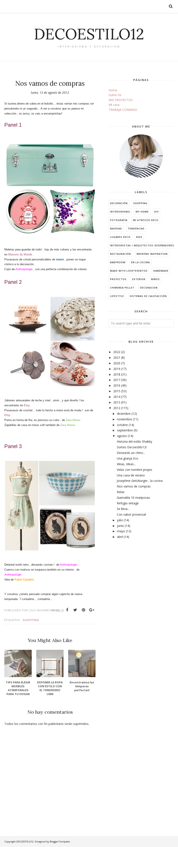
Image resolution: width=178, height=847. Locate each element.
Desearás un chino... (131, 453)
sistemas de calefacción (148, 296)
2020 (116, 363)
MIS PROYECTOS (121, 100)
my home (142, 211)
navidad (116, 228)
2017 (116, 380)
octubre (122, 425)
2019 (116, 369)
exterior (138, 279)
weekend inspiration (152, 253)
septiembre (125, 430)
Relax (120, 492)
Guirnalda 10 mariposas (133, 497)
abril (120, 537)
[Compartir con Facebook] (67, 610)
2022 (116, 352)
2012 (116, 408)
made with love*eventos (129, 270)
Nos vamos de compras (134, 486)
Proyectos (118, 279)
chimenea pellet (122, 287)
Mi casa (114, 105)
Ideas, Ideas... (126, 464)
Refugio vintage (128, 503)
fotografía (118, 220)
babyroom (117, 262)
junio (120, 526)
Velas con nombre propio (134, 470)
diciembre (124, 413)
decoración (119, 203)
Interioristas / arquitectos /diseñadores (142, 245)
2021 (116, 357)
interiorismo (120, 211)
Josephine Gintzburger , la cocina (140, 481)
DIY (156, 211)
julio (120, 520)
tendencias (136, 228)
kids (139, 237)
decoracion (149, 287)
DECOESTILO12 (89, 34)
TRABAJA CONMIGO (123, 110)
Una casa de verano (131, 475)
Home (113, 90)
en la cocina (140, 262)
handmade (160, 270)
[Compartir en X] (75, 610)
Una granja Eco (127, 458)
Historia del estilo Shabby (134, 441)
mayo (121, 531)
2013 (116, 402)
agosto (122, 436)
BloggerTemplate (60, 841)
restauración (120, 253)
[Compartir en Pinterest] (83, 610)
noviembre (124, 419)
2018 (116, 374)
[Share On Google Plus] (91, 610)
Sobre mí (115, 95)
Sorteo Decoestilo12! (132, 447)
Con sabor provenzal (131, 514)
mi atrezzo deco (145, 220)
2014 (116, 397)
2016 (116, 385)
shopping (31, 620)
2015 (116, 391)
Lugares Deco (120, 237)
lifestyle (117, 296)
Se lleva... (123, 509)
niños (155, 279)
